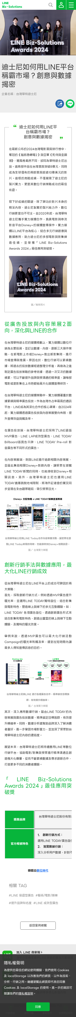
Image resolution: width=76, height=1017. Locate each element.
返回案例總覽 (38, 925)
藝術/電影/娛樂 (48, 895)
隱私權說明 (26, 993)
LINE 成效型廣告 (47, 903)
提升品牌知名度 (21, 903)
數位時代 (42, 870)
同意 (38, 1007)
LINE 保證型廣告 (22, 895)
